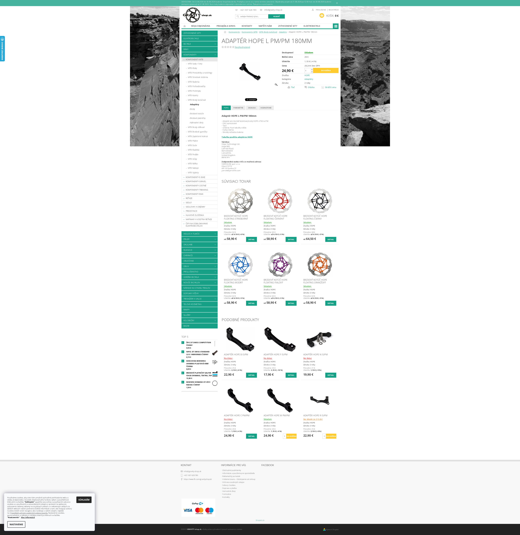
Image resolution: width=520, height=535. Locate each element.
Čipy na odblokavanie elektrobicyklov (197, 224)
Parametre (238, 108)
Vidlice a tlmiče (191, 233)
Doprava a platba (229, 488)
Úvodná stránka (184, 26)
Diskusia (252, 108)
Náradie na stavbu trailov (196, 288)
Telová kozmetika (192, 304)
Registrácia (334, 10)
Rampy (186, 309)
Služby (186, 315)
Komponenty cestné (196, 185)
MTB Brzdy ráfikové (196, 127)
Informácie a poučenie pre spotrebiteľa (238, 473)
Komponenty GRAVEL (196, 181)
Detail (251, 239)
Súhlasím (84, 499)
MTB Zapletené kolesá (198, 136)
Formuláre (226, 494)
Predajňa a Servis (226, 26)
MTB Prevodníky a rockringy (200, 72)
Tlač (293, 87)
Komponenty (189, 54)
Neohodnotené (242, 47)
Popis (226, 108)
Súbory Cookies (228, 485)
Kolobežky (188, 320)
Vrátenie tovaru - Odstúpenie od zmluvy (238, 479)
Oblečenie (188, 261)
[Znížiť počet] (312, 71)
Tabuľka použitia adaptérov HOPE (237, 137)
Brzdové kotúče (197, 113)
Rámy (185, 49)
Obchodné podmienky (231, 470)
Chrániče (188, 255)
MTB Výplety (193, 172)
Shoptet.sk (260, 520)
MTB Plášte (193, 140)
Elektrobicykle (312, 26)
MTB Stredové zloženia (198, 77)
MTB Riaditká (193, 150)
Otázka (311, 87)
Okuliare (188, 244)
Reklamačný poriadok (231, 476)
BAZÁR (186, 326)
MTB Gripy (192, 159)
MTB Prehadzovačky (196, 86)
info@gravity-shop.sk (192, 471)
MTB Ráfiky (192, 163)
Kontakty (247, 26)
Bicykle (187, 44)
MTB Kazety (193, 95)
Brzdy (192, 109)
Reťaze (189, 198)
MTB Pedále (193, 154)
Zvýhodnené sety (287, 26)
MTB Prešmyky (194, 91)
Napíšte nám (265, 26)
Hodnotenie (266, 108)
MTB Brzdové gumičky (197, 131)
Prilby (186, 239)
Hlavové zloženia (195, 215)
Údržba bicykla (191, 277)
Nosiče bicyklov (191, 282)
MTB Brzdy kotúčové (197, 100)
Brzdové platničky (197, 118)
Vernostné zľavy (228, 491)
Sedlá (189, 202)
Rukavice (187, 250)
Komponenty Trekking (197, 189)
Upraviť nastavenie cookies (231, 529)
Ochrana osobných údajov (233, 482)
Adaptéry (194, 104)
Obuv (186, 266)
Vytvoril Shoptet (332, 529)
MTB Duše (192, 145)
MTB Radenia (193, 81)
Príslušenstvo (190, 271)
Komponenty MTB (194, 59)
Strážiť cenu (330, 87)
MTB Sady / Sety (195, 63)
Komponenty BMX (194, 194)
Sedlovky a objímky (195, 206)
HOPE (307, 75)
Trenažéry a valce (192, 298)
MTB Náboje (193, 168)
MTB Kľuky (192, 68)
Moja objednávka (200, 26)
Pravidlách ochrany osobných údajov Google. (29, 513)
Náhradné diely (196, 122)
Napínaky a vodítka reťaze (199, 219)
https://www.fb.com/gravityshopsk (198, 479)
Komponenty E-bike (195, 177)
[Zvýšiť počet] (312, 69)
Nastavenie (16, 524)
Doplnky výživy (191, 293)
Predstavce (191, 211)
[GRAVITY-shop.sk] (197, 15)
